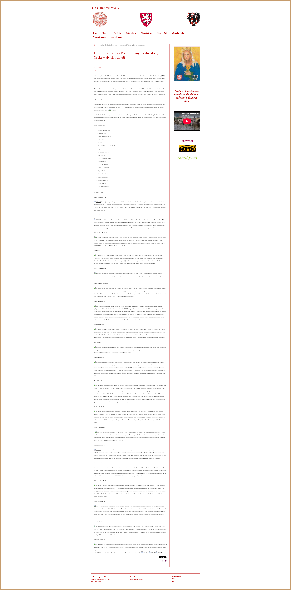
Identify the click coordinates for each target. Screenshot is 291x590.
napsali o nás (116, 37)
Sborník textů (147, 33)
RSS (173, 581)
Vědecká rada (178, 33)
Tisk (173, 579)
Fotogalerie (131, 33)
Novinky (117, 33)
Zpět (162, 561)
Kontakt (105, 33)
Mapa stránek (176, 576)
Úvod (95, 33)
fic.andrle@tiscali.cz (136, 579)
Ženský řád (162, 33)
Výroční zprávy (99, 37)
